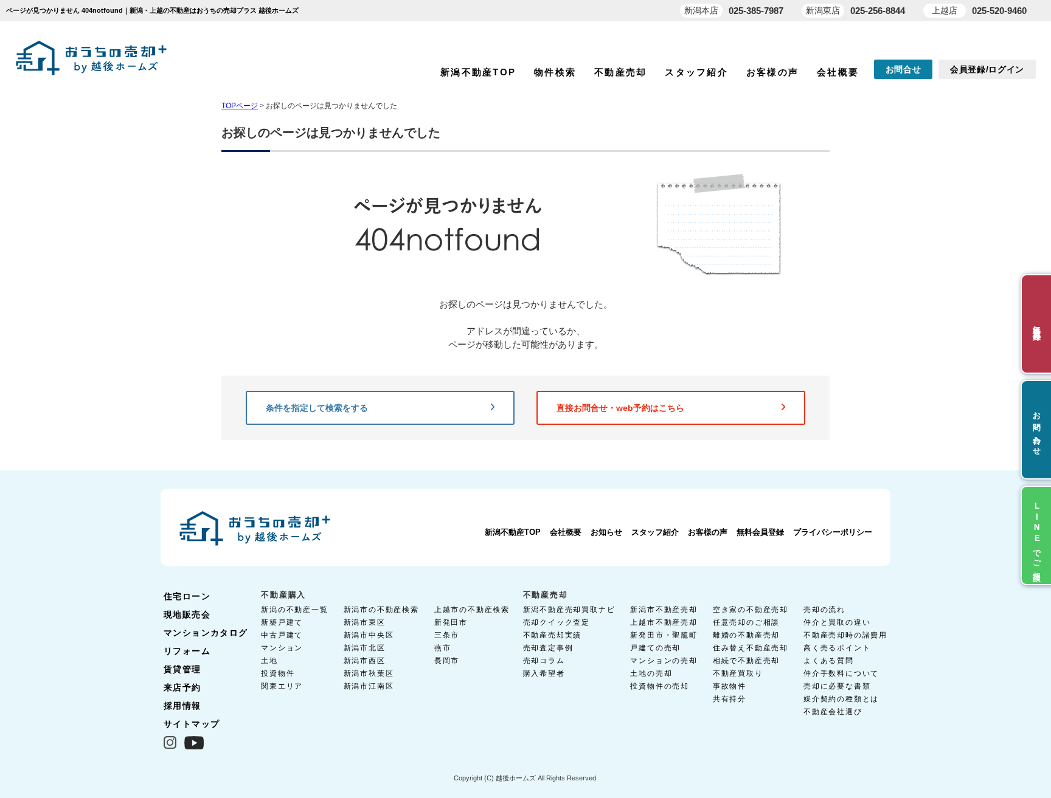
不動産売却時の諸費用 (845, 635)
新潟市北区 (365, 648)
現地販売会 (187, 614)
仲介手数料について (841, 673)
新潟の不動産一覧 (294, 609)
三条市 (446, 635)
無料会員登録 (760, 532)
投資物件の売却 (659, 686)
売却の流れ (824, 609)
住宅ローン (187, 596)
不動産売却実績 (552, 635)
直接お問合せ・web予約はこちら (620, 408)
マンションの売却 (663, 660)
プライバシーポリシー (832, 532)
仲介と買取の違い (836, 622)
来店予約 (182, 687)
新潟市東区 (365, 622)
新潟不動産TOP (478, 72)
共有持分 (729, 699)
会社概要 (838, 72)
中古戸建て (282, 635)
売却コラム (544, 660)
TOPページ (239, 105)
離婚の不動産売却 (746, 635)
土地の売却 (651, 673)
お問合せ (903, 69)
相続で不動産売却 (746, 660)
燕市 (442, 648)
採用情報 (182, 705)
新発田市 (451, 622)
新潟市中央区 (369, 635)
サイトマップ (192, 724)
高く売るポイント (836, 648)
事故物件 (729, 686)
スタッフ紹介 (696, 72)
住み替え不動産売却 (750, 648)
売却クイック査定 (556, 622)
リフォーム (187, 651)
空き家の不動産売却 (750, 609)
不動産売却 (620, 72)
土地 (269, 660)
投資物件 (277, 673)
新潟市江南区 (369, 686)
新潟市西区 (365, 660)
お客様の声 (772, 72)
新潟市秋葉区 (369, 673)
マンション (282, 648)
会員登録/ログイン (987, 69)
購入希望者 (544, 673)
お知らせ (606, 532)
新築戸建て (282, 622)
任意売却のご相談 (746, 622)
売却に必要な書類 (836, 686)
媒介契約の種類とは (841, 699)
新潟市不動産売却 (663, 609)
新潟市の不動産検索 (381, 609)
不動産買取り (738, 673)
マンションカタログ (206, 633)
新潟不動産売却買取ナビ (569, 609)
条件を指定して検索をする (317, 408)
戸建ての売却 (655, 648)
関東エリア (282, 686)
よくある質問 (828, 660)
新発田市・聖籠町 (663, 635)
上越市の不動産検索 (472, 609)
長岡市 (446, 660)
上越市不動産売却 (663, 622)
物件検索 (555, 72)
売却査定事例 (548, 648)
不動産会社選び (832, 711)
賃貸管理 (182, 669)
